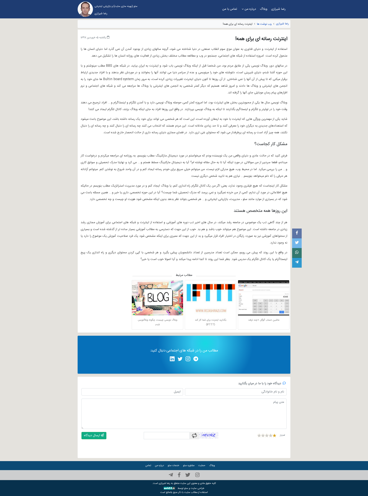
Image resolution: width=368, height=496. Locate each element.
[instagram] (197, 475)
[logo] (85, 9)
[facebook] (179, 475)
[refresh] (194, 435)
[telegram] (170, 475)
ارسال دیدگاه (92, 435)
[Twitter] (188, 475)
